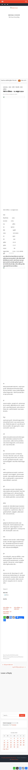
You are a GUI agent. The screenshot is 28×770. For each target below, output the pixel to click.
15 (11, 742)
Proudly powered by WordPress (8, 757)
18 (20, 742)
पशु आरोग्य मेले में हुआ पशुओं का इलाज (18, 667)
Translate (13, 725)
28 (7, 747)
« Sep (4, 749)
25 (20, 745)
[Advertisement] (14, 34)
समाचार (21, 86)
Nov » (7, 749)
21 (7, 745)
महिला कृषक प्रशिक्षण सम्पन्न (8, 664)
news (10, 86)
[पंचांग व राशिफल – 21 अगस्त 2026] (15, 80)
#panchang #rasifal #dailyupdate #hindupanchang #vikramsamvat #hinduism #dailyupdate (13, 656)
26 (23, 745)
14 (7, 742)
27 (4, 747)
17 (17, 742)
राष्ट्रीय (13, 86)
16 (14, 742)
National (5, 86)
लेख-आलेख (17, 86)
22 (11, 745)
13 (4, 742)
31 (17, 747)
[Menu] (2, 1)
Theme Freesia (14, 759)
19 (23, 742)
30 (14, 747)
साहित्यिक (4, 89)
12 (23, 740)
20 (4, 745)
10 (17, 740)
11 (20, 740)
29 (11, 747)
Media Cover (14, 15)
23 (14, 745)
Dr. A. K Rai (5, 94)
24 (17, 745)
